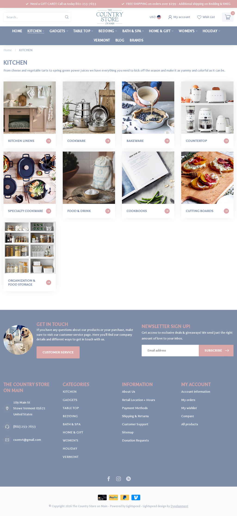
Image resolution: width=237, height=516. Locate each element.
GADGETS (57, 31)
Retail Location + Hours (138, 400)
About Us (128, 392)
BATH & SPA (131, 31)
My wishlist (189, 408)
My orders (188, 400)
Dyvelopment (179, 506)
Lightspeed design (154, 506)
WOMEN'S (187, 31)
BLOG (119, 40)
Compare (187, 416)
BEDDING (106, 31)
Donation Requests (135, 440)
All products (189, 424)
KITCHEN (34, 31)
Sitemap (128, 432)
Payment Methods (135, 408)
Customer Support (135, 424)
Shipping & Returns (135, 416)
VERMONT (102, 40)
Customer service (58, 352)
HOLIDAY (210, 31)
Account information (195, 392)
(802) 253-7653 (24, 427)
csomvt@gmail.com (27, 440)
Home (17, 31)
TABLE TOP (81, 31)
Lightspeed (133, 506)
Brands (136, 40)
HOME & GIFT (160, 31)
